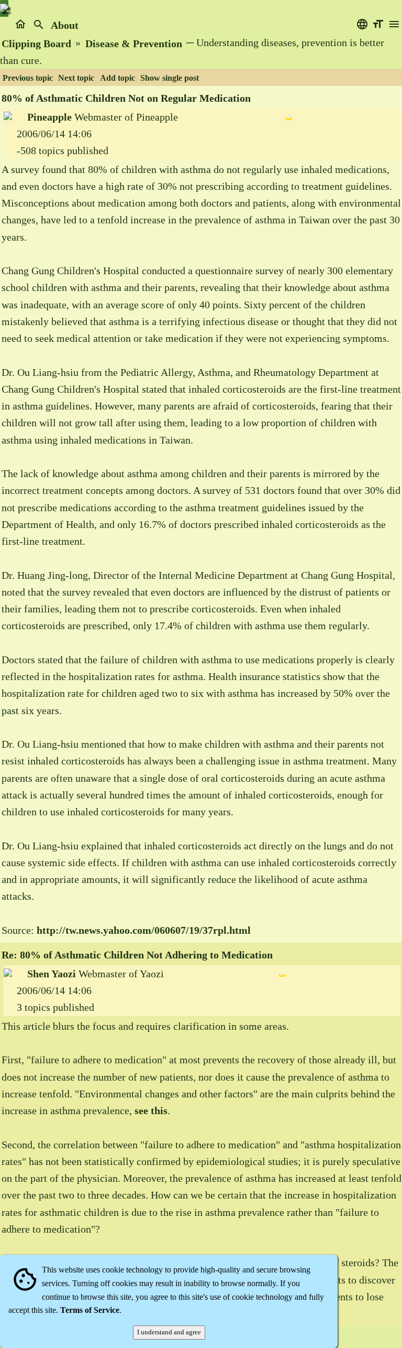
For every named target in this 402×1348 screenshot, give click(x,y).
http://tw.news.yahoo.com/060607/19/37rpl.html (144, 930)
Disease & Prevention (133, 43)
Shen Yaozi (51, 973)
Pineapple (49, 117)
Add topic (117, 77)
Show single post (169, 77)
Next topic (76, 77)
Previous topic (28, 77)
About (65, 25)
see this (151, 1110)
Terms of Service (89, 1310)
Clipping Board (36, 43)
